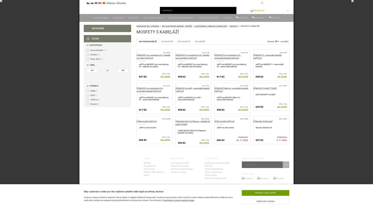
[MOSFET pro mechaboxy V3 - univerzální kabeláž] (154, 88)
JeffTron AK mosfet (147, 128)
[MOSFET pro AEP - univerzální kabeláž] (193, 88)
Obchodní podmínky (180, 166)
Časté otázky (211, 175)
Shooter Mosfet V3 (264, 128)
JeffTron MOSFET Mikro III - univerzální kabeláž (229, 98)
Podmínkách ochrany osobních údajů (178, 200)
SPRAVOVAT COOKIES (265, 201)
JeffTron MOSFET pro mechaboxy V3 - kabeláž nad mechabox (192, 65)
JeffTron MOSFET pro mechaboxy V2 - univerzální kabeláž (231, 65)
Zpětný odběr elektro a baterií (154, 173)
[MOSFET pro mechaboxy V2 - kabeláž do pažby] (154, 55)
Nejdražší (200, 41)
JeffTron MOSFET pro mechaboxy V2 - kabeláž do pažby (153, 65)
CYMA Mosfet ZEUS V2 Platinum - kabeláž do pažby (192, 132)
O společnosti (150, 166)
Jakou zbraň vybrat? (153, 18)
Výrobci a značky (178, 172)
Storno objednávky (213, 172)
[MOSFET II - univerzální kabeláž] (271, 55)
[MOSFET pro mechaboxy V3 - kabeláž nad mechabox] (193, 55)
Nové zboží (118, 18)
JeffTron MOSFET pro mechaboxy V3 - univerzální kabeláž (153, 98)
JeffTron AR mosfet (225, 128)
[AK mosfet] (147, 121)
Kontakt (227, 18)
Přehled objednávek (214, 169)
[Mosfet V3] (262, 121)
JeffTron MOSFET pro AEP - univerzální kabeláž (190, 98)
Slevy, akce (133, 18)
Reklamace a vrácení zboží (217, 163)
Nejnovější (167, 41)
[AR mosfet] (224, 121)
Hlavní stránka (101, 18)
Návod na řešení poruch (215, 178)
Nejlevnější (184, 41)
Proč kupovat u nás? (209, 18)
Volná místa (149, 169)
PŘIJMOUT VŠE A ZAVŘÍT (265, 193)
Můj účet (209, 166)
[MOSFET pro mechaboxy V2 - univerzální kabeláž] (232, 55)
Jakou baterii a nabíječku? (181, 18)
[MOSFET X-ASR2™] (265, 88)
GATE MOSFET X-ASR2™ (266, 94)
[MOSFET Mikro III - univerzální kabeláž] (232, 88)
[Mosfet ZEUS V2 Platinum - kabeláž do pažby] (193, 121)
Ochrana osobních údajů (182, 169)
